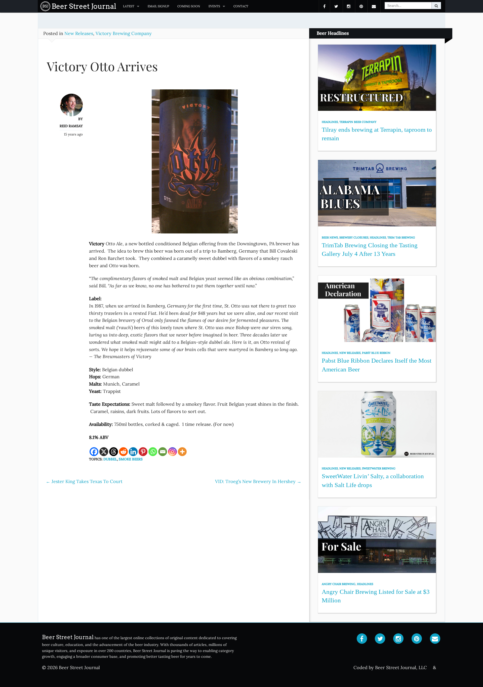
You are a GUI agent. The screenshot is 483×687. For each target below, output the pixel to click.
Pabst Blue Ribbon (376, 353)
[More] (182, 451)
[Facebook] (94, 451)
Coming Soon (188, 6)
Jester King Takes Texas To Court (84, 481)
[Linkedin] (133, 451)
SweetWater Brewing (378, 468)
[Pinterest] (143, 451)
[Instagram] (172, 451)
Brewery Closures (353, 237)
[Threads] (113, 451)
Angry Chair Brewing (338, 584)
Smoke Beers (131, 459)
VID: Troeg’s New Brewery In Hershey (258, 481)
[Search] (436, 5)
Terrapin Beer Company (357, 122)
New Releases (78, 33)
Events (214, 6)
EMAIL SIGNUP (158, 6)
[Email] (162, 451)
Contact (240, 6)
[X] (103, 451)
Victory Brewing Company (124, 33)
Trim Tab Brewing (401, 237)
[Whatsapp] (152, 451)
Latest (128, 6)
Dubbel (110, 459)
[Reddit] (123, 451)
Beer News (330, 237)
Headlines (330, 122)
